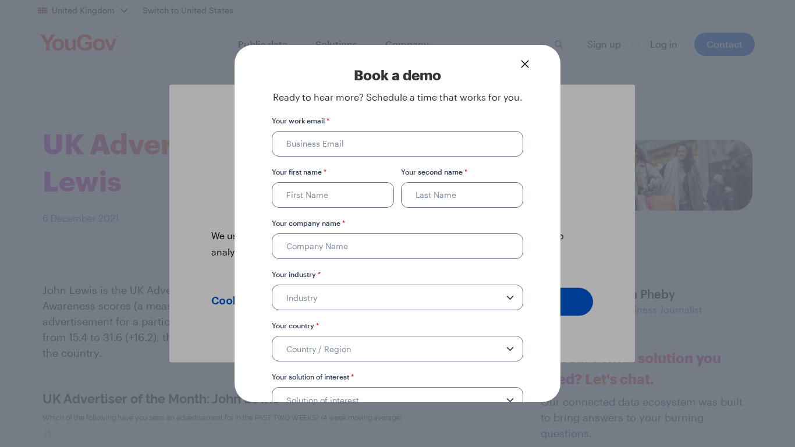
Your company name (308, 223)
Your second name (434, 172)
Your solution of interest (313, 376)
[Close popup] (525, 64)
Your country (295, 325)
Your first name (299, 172)
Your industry (296, 274)
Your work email (300, 120)
